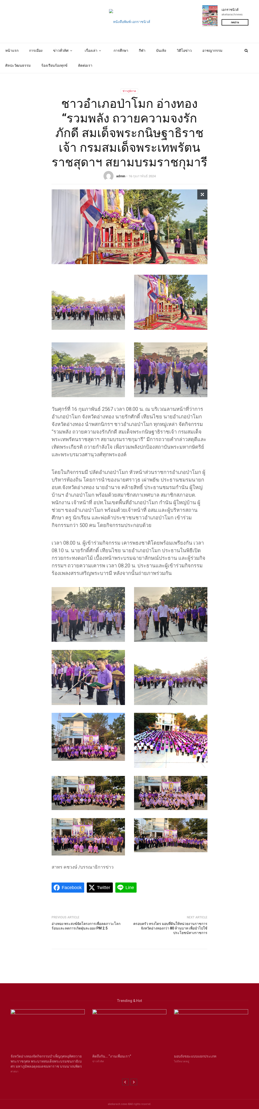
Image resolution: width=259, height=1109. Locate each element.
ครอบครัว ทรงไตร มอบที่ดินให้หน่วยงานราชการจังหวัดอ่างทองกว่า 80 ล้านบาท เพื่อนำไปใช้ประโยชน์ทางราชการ (170, 928)
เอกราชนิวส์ (230, 10)
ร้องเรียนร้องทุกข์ (54, 65)
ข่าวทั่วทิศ (61, 50)
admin (120, 176)
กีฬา (142, 50)
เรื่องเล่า (91, 50)
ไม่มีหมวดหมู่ (181, 1061)
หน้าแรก (11, 50)
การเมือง (35, 50)
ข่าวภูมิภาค (129, 91)
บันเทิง (161, 50)
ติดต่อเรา (85, 65)
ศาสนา (14, 1071)
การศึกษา (121, 50)
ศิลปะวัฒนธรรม (18, 65)
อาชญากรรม (212, 50)
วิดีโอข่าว (184, 50)
